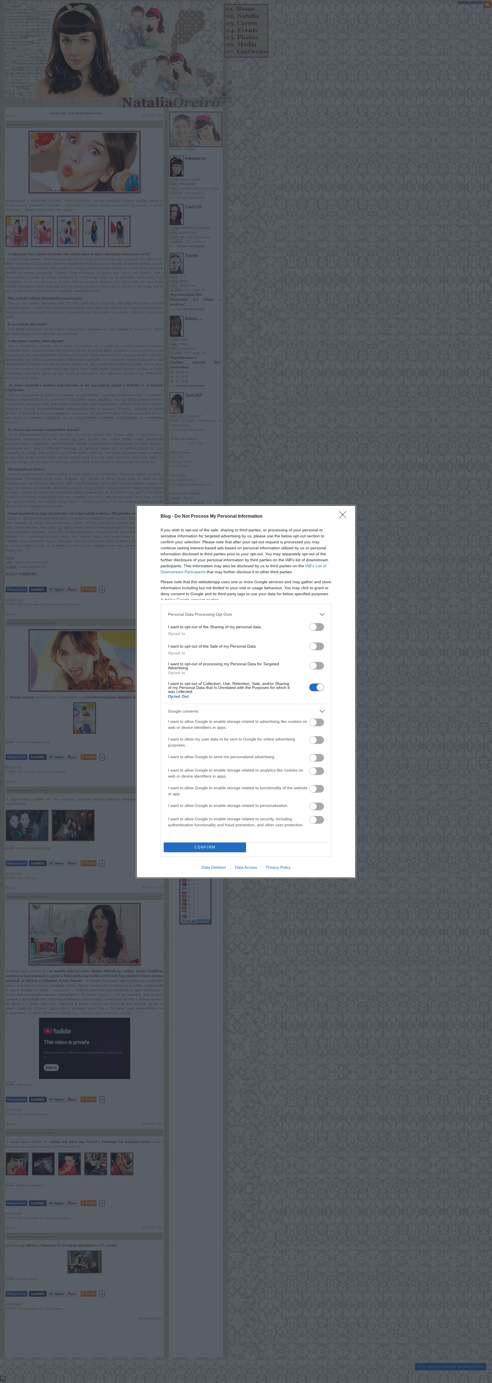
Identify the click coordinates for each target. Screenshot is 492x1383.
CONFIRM (205, 847)
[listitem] (246, 614)
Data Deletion (214, 867)
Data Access (246, 867)
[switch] (316, 627)
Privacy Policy (278, 867)
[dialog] (246, 691)
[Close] (344, 516)
